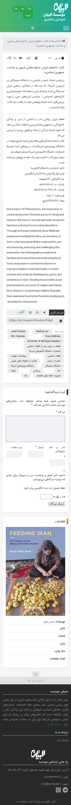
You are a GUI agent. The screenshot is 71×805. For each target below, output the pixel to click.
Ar (22, 9)
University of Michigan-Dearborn (44, 341)
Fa (15, 9)
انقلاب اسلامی (54, 356)
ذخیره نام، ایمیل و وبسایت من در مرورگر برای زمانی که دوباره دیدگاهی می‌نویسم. (35, 477)
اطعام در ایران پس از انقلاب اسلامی (44, 346)
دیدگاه (60, 412)
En (29, 9)
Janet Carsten (18, 331)
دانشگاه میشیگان (53, 366)
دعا (59, 370)
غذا (25, 375)
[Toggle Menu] (66, 28)
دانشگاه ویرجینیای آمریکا (22, 366)
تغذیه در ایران (54, 361)
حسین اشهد (49, 621)
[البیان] (63, 41)
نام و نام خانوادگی (57, 449)
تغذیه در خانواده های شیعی (24, 361)
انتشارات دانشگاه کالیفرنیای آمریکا (45, 351)
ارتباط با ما (62, 740)
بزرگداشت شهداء (18, 356)
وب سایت (16, 447)
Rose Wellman (53, 336)
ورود (28, 15)
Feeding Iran (42, 331)
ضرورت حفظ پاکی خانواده (49, 375)
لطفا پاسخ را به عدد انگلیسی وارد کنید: (44, 488)
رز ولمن (36, 370)
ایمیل (41, 447)
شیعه (13, 370)
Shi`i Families (18, 336)
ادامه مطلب (54, 724)
